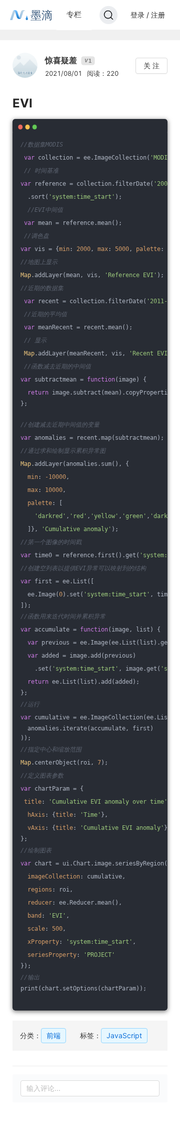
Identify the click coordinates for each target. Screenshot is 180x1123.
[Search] (109, 15)
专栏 (74, 14)
